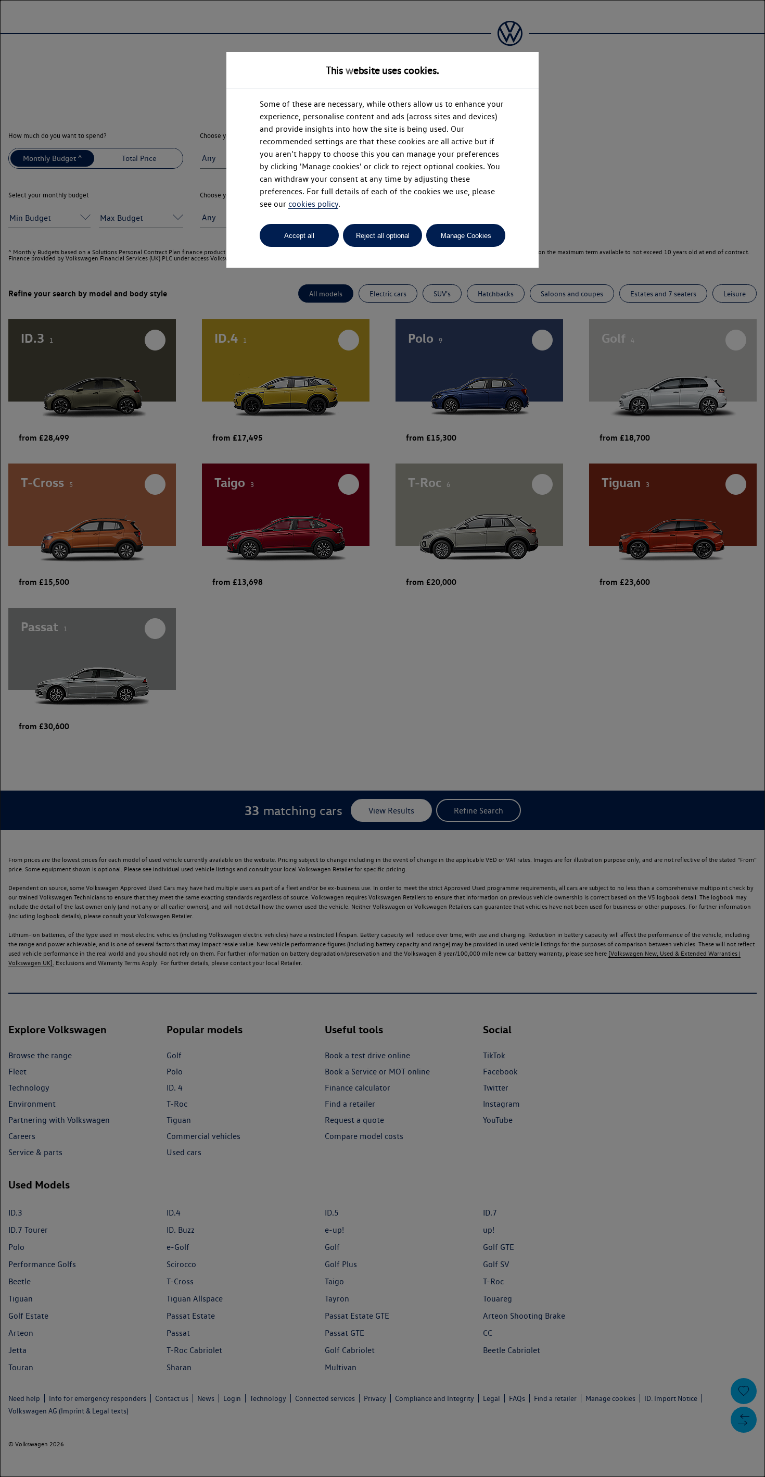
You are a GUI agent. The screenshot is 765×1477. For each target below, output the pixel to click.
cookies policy (313, 204)
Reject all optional (383, 236)
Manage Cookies (466, 236)
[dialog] (382, 738)
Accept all (299, 236)
